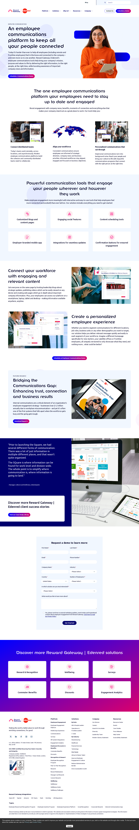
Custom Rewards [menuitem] (56, 778)
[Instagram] (26, 736)
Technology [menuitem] (75, 749)
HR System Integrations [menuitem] (58, 739)
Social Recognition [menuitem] (83, 807)
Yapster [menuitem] (19, 798)
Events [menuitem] (115, 725)
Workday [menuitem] (48, 798)
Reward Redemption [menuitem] (57, 771)
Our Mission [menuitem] (95, 722)
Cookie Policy (37, 822)
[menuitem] (58, 722)
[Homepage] (19, 11)
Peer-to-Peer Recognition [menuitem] (58, 765)
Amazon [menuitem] (26, 798)
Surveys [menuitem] (53, 736)
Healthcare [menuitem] (75, 743)
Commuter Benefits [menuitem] (56, 751)
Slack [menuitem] (41, 798)
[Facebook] (21, 736)
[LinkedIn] (16, 736)
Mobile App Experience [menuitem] (57, 730)
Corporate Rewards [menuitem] (97, 807)
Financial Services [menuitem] (77, 746)
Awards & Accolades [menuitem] (98, 728)
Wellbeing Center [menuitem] (56, 787)
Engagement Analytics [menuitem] (57, 743)
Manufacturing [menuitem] (76, 739)
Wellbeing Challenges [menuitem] (57, 790)
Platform (45, 11)
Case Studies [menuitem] (117, 728)
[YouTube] (31, 736)
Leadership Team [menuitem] (97, 734)
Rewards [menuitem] (53, 768)
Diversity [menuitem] (95, 731)
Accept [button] (69, 826)
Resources (76, 11)
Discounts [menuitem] (53, 754)
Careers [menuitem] (94, 725)
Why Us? (66, 11)
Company (88, 11)
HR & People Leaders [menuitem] (78, 725)
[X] (11, 736)
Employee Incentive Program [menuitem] (46, 807)
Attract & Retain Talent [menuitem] (78, 755)
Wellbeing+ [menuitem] (54, 784)
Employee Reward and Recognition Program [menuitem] (22, 807)
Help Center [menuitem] (116, 734)
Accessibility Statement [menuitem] (120, 737)
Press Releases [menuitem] (117, 731)
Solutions (55, 11)
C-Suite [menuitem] (74, 733)
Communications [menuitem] (56, 733)
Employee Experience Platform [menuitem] (66, 807)
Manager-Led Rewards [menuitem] (57, 775)
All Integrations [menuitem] (57, 798)
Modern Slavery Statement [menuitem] (100, 737)
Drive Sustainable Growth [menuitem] (79, 768)
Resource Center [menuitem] (118, 722)
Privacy (27, 822)
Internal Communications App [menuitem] (114, 807)
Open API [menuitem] (12, 798)
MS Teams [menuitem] (34, 798)
